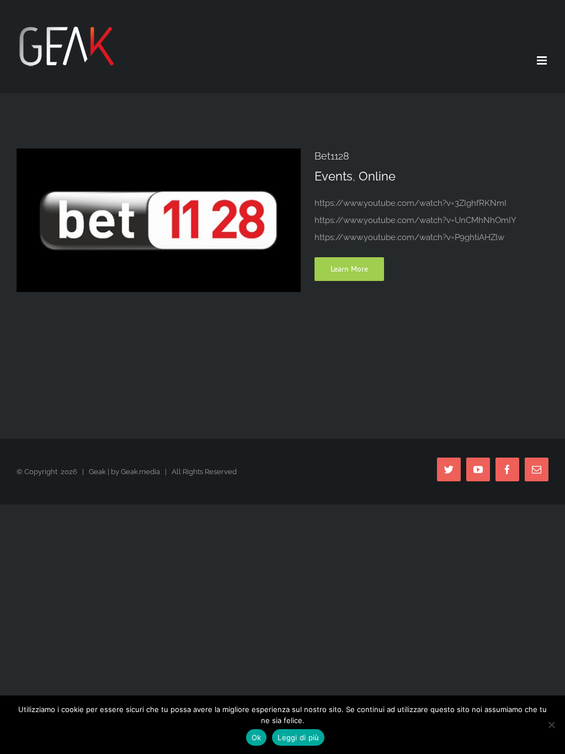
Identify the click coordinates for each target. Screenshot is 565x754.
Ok (257, 737)
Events (334, 176)
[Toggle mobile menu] (542, 60)
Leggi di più (298, 737)
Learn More (349, 269)
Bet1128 (332, 156)
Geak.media (140, 472)
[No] (551, 724)
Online (377, 176)
